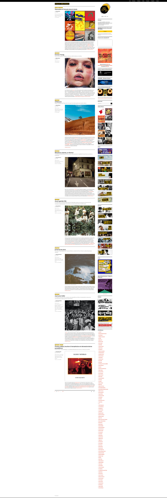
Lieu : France (58, 162)
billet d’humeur (60, 7)
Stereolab (89, 45)
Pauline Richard (58, 105)
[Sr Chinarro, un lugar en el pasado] (108, 133)
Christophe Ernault (58, 351)
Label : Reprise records (58, 356)
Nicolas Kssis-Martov (59, 300)
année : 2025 (57, 109)
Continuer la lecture (90, 49)
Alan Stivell (86, 244)
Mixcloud (107, 66)
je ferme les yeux (60, 249)
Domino (80, 47)
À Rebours (58, 102)
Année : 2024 (61, 355)
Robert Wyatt (73, 244)
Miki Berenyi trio (69, 143)
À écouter (56, 7)
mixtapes (110, 65)
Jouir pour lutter (60, 296)
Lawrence (91, 138)
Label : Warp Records (58, 15)
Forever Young (59, 55)
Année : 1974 (57, 355)
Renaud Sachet (58, 11)
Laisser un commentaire (58, 163)
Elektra (89, 44)
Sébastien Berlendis (58, 254)
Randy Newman (77, 382)
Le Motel (75, 189)
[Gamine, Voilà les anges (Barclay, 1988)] (101, 126)
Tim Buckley (68, 244)
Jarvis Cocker (61, 109)
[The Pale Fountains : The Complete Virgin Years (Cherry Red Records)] (108, 140)
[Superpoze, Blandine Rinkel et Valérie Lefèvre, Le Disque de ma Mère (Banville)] (101, 133)
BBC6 (70, 141)
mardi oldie (61, 344)
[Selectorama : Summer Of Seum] (108, 111)
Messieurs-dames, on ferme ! (64, 152)
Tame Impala (84, 139)
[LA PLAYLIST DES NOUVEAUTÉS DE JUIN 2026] (101, 119)
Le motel (60, 161)
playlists (107, 64)
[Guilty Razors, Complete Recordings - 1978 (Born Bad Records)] (101, 140)
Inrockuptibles (67, 144)
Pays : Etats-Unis (57, 357)
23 (63, 391)
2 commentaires (57, 17)
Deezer (99, 65)
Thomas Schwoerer (58, 157)
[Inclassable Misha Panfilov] (108, 126)
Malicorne (81, 244)
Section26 (57, 495)
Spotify (101, 65)
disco (66, 332)
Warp (91, 46)
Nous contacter (108, 34)
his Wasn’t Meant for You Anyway (79, 96)
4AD (88, 46)
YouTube (104, 65)
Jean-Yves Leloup (59, 307)
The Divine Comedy (85, 142)
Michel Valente (58, 58)
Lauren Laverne (83, 140)
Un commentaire (57, 112)
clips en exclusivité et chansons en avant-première (105, 98)
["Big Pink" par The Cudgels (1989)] (108, 119)
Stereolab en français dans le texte (66, 9)
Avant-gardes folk (60, 201)
